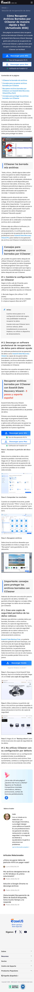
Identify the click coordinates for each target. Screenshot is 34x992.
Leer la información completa (20, 847)
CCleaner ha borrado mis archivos (14, 80)
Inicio (4, 8)
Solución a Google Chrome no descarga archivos (15, 885)
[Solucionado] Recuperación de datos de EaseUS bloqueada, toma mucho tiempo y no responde (16, 898)
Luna (14, 814)
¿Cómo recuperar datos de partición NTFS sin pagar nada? (16, 861)
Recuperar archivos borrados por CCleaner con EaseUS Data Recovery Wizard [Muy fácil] (15, 91)
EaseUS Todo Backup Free (10, 639)
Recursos (4, 956)
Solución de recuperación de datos (16, 11)
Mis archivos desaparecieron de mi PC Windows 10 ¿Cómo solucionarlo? (16, 874)
